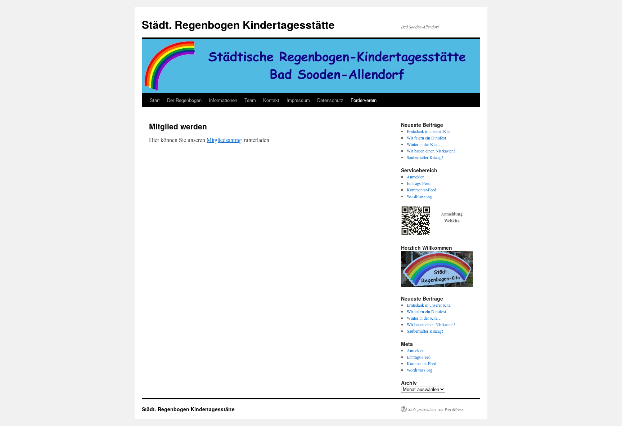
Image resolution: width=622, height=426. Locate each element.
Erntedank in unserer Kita (428, 131)
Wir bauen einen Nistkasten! (431, 151)
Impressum (298, 100)
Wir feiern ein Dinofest (426, 138)
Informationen (223, 100)
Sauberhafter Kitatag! (425, 157)
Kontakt (271, 100)
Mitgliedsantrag (224, 139)
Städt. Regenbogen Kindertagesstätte (238, 24)
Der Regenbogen (184, 100)
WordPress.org (419, 196)
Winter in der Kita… (424, 144)
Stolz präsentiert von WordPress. (436, 409)
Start (155, 100)
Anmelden (415, 176)
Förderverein (364, 100)
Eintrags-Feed (419, 183)
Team (250, 100)
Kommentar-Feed (421, 189)
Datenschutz (330, 100)
